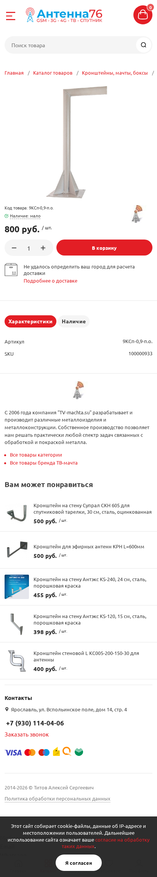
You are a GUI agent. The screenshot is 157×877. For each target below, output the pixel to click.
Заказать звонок (27, 734)
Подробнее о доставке (50, 280)
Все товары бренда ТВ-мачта (44, 462)
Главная (14, 72)
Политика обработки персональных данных (58, 798)
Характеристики (30, 321)
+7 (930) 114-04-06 (35, 723)
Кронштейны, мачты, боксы (115, 72)
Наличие (74, 321)
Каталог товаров (52, 72)
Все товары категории (36, 454)
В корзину (104, 247)
